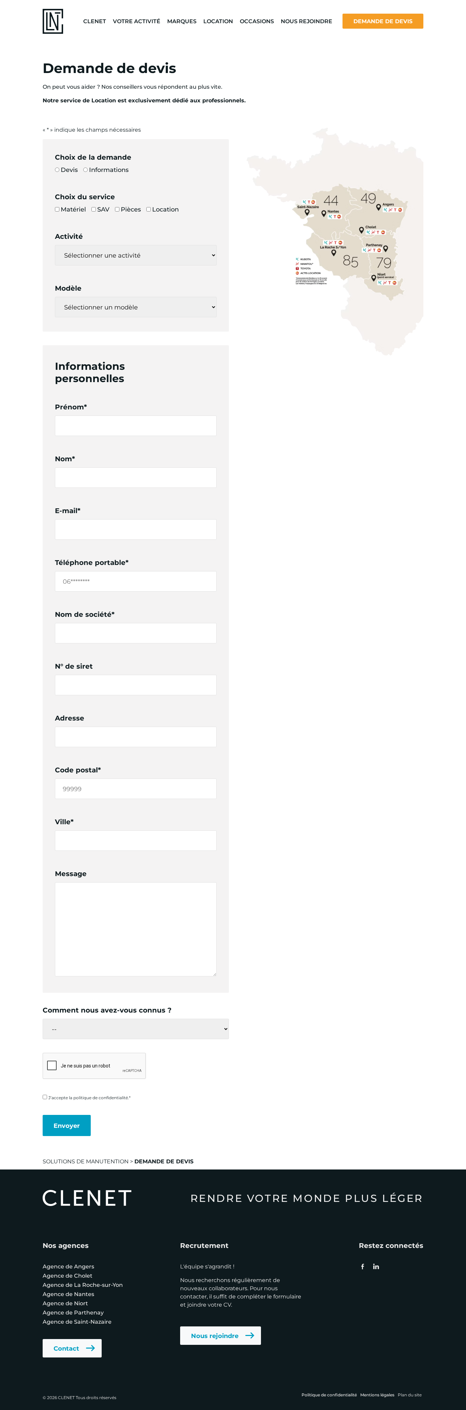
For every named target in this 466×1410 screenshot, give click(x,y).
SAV (103, 209)
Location (165, 209)
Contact (66, 1348)
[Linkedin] (375, 1266)
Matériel (73, 209)
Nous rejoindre (214, 1336)
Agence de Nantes (68, 1293)
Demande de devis (382, 21)
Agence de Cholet (67, 1275)
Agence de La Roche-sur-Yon (83, 1284)
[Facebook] (362, 1266)
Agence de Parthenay (73, 1312)
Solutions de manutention (86, 1161)
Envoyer (67, 1125)
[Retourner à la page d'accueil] (53, 20)
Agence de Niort (65, 1303)
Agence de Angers (68, 1266)
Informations (109, 169)
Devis (69, 169)
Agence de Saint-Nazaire (77, 1321)
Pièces (131, 209)
